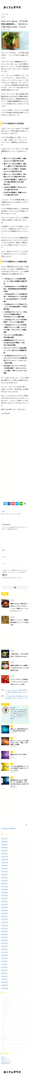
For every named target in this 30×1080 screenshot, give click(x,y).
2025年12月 (4, 856)
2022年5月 (4, 940)
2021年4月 (4, 973)
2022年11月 (4, 922)
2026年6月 (4, 841)
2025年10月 (4, 862)
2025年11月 (4, 859)
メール (4, 556)
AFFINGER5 (24, 1077)
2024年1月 (4, 883)
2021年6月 (4, 967)
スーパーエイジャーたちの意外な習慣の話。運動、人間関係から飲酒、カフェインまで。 (17, 692)
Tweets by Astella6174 (8, 828)
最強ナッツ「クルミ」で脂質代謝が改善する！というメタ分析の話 (19, 622)
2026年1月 (4, 853)
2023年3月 (4, 910)
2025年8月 (4, 868)
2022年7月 (4, 934)
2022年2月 (4, 949)
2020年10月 (4, 988)
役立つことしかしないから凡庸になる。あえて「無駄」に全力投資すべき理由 (19, 742)
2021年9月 (4, 958)
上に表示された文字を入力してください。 (12, 577)
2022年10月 (4, 925)
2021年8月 (4, 961)
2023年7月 (4, 901)
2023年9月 (4, 895)
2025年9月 (4, 865)
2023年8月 (4, 898)
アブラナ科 (5, 513)
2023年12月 (4, 886)
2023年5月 (4, 904)
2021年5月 (4, 970)
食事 (4, 511)
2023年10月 (4, 892)
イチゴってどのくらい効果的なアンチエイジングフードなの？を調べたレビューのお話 (19, 681)
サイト (3, 563)
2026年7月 (4, 838)
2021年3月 (4, 976)
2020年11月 (4, 985)
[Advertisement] (15, 453)
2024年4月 (4, 877)
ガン (10, 513)
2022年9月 (4, 928)
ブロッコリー (14, 513)
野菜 (19, 513)
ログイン (3, 1057)
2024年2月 (4, 880)
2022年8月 (4, 931)
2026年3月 (4, 850)
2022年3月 (4, 946)
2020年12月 (4, 982)
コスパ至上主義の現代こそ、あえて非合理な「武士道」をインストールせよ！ (19, 768)
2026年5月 (4, 844)
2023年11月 (4, 889)
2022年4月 (4, 943)
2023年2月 (4, 913)
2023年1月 (4, 916)
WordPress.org (5, 1063)
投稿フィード (5, 1059)
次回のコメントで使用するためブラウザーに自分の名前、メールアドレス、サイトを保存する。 (14, 571)
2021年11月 (4, 952)
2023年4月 (4, 907)
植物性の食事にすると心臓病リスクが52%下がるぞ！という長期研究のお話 (19, 668)
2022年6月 (4, 937)
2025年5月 (4, 874)
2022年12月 (4, 919)
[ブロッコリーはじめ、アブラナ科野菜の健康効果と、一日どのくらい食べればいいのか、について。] (17, 503)
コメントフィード (6, 1061)
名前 (3, 550)
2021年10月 (4, 955)
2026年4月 (4, 847)
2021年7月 (4, 964)
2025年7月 (4, 871)
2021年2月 (4, 979)
